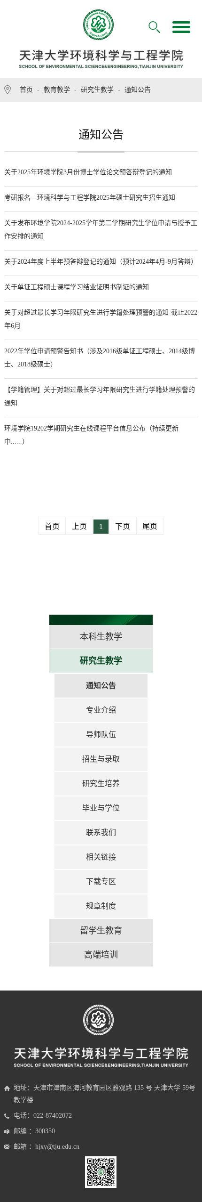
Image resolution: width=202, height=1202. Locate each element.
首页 (26, 89)
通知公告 (137, 89)
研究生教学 (97, 89)
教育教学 (57, 89)
